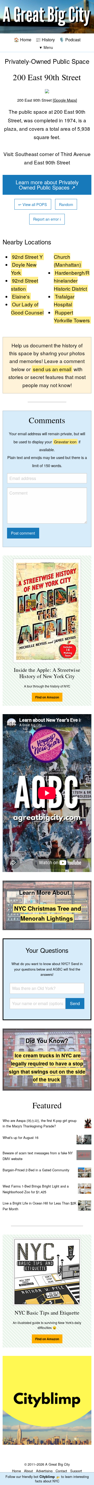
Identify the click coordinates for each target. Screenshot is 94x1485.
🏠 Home (22, 39)
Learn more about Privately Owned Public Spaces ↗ (47, 184)
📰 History (45, 39)
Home (16, 1470)
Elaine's (21, 296)
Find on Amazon (47, 697)
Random (66, 204)
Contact (61, 1470)
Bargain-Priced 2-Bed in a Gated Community (36, 1169)
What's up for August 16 (20, 1137)
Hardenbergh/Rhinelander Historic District (72, 280)
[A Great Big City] (47, 17)
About (28, 1470)
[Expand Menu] (46, 47)
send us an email (52, 368)
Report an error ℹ (47, 219)
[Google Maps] (65, 100)
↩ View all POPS (32, 204)
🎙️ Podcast (69, 39)
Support (76, 1470)
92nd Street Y (27, 256)
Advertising (44, 1470)
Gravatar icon (65, 441)
